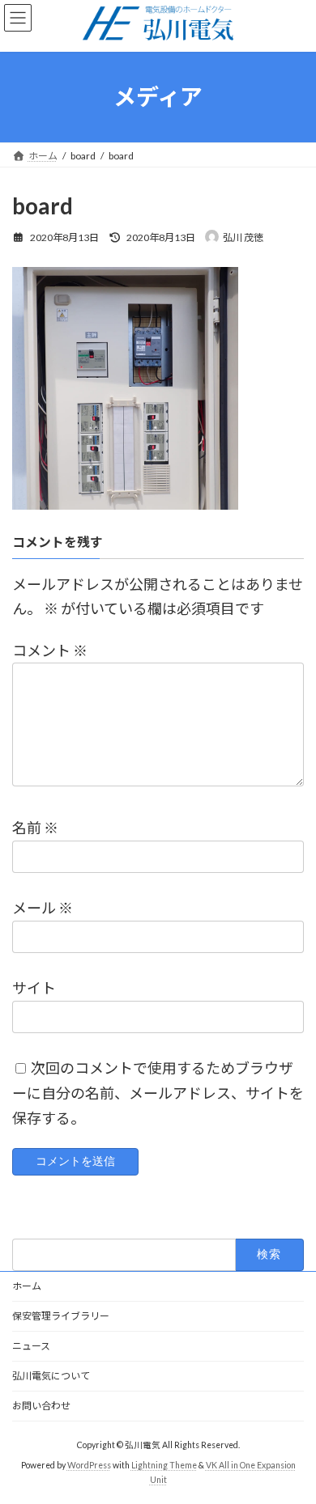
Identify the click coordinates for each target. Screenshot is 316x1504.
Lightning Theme (164, 1465)
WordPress (89, 1465)
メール (42, 908)
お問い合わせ (41, 1406)
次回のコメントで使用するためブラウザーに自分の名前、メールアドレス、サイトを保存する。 (158, 1093)
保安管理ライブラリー (60, 1316)
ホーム (26, 1286)
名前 (35, 828)
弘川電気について (51, 1376)
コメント (50, 650)
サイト (34, 989)
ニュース (31, 1346)
